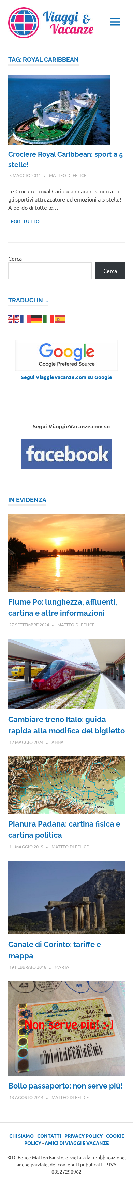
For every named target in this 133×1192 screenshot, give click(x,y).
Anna (57, 742)
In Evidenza (27, 499)
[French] (25, 318)
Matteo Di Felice (67, 175)
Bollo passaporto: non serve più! (65, 1085)
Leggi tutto (24, 221)
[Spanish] (60, 318)
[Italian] (49, 318)
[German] (37, 318)
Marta (62, 967)
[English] (14, 318)
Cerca (15, 258)
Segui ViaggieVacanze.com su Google (66, 377)
